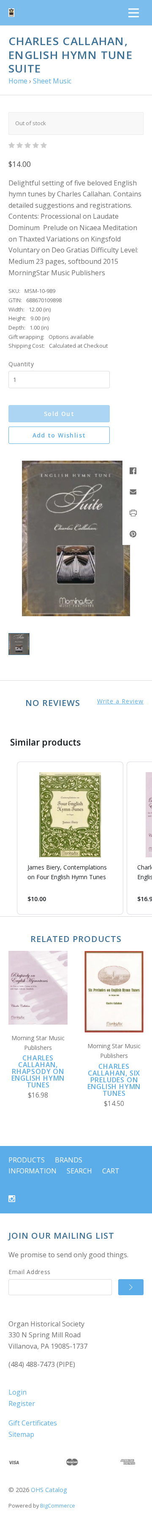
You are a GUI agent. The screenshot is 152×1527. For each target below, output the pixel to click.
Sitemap (21, 1434)
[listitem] (70, 838)
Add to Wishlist (59, 435)
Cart (110, 1170)
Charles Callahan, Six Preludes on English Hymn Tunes (114, 1080)
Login (17, 1392)
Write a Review (120, 701)
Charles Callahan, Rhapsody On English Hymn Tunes (38, 1071)
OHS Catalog (49, 1490)
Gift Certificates (32, 1423)
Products (26, 1160)
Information (32, 1170)
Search (79, 1170)
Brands (68, 1160)
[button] (8, 838)
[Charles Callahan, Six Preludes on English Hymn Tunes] (114, 992)
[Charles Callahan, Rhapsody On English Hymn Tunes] (38, 987)
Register (21, 1403)
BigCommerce (57, 1505)
